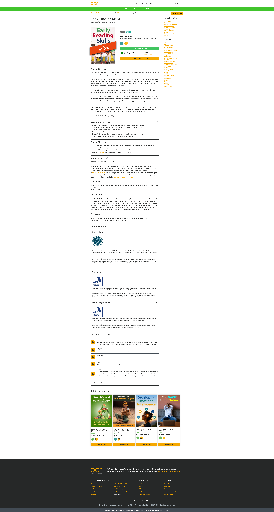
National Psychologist (169, 75)
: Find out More (121, 162)
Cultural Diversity (168, 60)
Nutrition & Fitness (168, 77)
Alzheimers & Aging (169, 47)
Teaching (166, 35)
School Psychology (151, 38)
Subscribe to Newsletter (170, 492)
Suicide (166, 83)
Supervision (167, 85)
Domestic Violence (168, 63)
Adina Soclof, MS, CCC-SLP (99, 22)
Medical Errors (167, 72)
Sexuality (166, 80)
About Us (166, 483)
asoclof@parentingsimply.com (123, 177)
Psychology (142, 38)
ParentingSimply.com (99, 173)
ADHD (165, 42)
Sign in (179, 3)
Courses (135, 3)
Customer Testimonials (139, 58)
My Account (167, 489)
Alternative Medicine (169, 45)
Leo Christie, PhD (114, 22)
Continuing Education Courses (105, 13)
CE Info (144, 3)
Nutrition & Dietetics (169, 26)
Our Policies (165, 510)
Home (93, 13)
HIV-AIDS (166, 67)
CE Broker (142, 489)
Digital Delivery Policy (149, 510)
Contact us (101, 152)
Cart (158, 3)
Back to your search (177, 13)
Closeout (166, 55)
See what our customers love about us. (170, 471)
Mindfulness (167, 74)
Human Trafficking (168, 69)
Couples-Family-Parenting (170, 58)
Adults (165, 44)
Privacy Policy (158, 510)
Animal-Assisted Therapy (170, 49)
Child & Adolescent (168, 53)
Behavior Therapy (168, 52)
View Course (101, 444)
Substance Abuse (168, 81)
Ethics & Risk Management (170, 64)
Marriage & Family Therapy (170, 24)
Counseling (136, 38)
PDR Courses (120, 13)
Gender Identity (168, 66)
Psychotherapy (167, 78)
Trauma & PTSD (168, 86)
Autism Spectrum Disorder (170, 50)
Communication (168, 56)
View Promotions (168, 494)
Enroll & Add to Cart (139, 48)
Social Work (167, 32)
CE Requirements (144, 492)
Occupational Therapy (169, 27)
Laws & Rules (167, 70)
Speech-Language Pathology (171, 33)
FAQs (152, 3)
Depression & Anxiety (169, 61)
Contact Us (167, 3)
